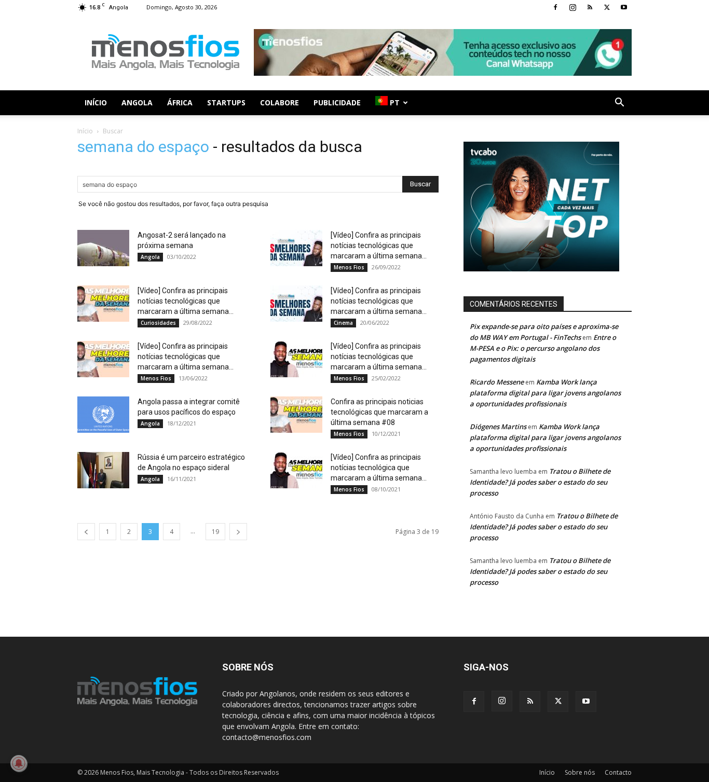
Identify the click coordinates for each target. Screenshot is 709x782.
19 (215, 531)
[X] (607, 7)
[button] (619, 103)
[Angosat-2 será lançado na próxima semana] (103, 248)
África (180, 102)
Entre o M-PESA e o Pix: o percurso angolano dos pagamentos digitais (543, 348)
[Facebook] (555, 7)
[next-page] (238, 531)
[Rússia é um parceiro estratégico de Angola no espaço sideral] (103, 470)
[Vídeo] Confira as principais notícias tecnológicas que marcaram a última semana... (379, 245)
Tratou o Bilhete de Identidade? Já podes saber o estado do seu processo (540, 482)
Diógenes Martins (498, 426)
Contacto (618, 772)
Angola (137, 102)
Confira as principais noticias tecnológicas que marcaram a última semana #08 (379, 412)
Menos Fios (349, 267)
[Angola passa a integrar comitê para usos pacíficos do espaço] (103, 414)
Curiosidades (158, 322)
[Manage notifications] (18, 763)
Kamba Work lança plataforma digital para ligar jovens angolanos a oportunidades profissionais (545, 392)
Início (96, 102)
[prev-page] (86, 531)
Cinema (343, 322)
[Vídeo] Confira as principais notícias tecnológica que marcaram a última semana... (379, 467)
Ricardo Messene (497, 382)
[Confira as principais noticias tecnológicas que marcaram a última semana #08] (296, 414)
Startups (226, 102)
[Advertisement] (443, 52)
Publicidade (337, 102)
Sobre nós (580, 772)
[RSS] (589, 7)
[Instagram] (572, 7)
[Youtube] (624, 7)
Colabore (279, 102)
